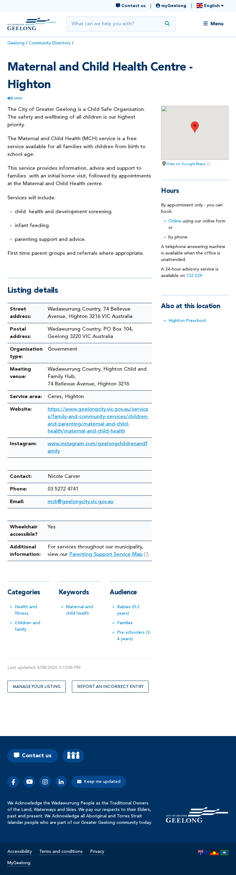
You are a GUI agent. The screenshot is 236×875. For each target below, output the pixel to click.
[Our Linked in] (61, 782)
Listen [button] (17, 98)
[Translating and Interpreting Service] (73, 756)
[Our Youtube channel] (29, 782)
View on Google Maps (186, 164)
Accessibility (19, 851)
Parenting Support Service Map (106, 554)
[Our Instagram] (45, 782)
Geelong (16, 43)
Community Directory (50, 43)
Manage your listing (37, 686)
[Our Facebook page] (13, 782)
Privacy (97, 851)
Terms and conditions (61, 851)
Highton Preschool (187, 321)
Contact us (37, 756)
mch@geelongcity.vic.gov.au (80, 501)
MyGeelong (18, 863)
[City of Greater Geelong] (32, 24)
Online (174, 221)
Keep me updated (102, 781)
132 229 (194, 276)
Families (125, 623)
